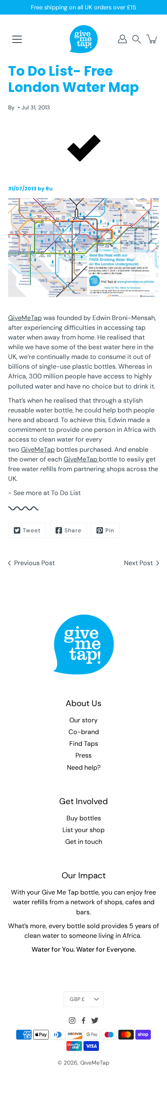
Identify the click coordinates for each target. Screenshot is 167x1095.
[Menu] (17, 39)
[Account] (122, 38)
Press (83, 755)
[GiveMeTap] (83, 39)
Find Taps (83, 743)
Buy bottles (83, 818)
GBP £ (77, 999)
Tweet (32, 530)
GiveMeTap (25, 318)
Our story (83, 720)
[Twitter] (94, 1020)
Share (72, 530)
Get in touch (83, 841)
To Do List (66, 493)
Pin (109, 530)
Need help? (84, 767)
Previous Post (34, 563)
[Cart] (152, 38)
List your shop (83, 830)
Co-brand (84, 732)
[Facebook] (83, 1020)
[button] (136, 39)
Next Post (138, 563)
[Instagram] (72, 1020)
